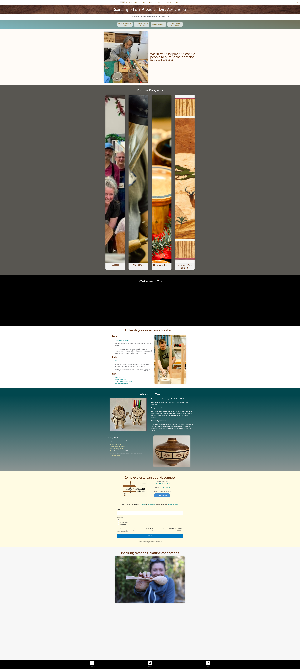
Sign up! (150, 536)
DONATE (176, 2)
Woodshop (118, 361)
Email (118, 509)
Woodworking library (121, 383)
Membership (123, 524)
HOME (122, 2)
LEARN (128, 2)
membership (151, 504)
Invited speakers (120, 379)
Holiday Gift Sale (115, 444)
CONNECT (151, 2)
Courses (122, 520)
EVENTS (143, 2)
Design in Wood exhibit (117, 446)
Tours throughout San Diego (124, 381)
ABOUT (160, 2)
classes (144, 504)
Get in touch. (166, 487)
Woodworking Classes (122, 340)
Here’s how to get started (162, 483)
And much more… (115, 455)
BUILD (135, 2)
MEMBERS (168, 2)
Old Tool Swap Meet (116, 449)
